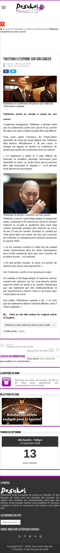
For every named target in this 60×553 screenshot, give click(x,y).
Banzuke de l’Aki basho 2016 (40, 350)
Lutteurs (29, 29)
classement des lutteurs (35, 505)
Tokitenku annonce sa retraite (19, 346)
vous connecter (47, 358)
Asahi (22, 331)
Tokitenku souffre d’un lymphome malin (29, 272)
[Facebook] (24, 536)
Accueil (6, 29)
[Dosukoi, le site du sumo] (30, 7)
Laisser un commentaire (17, 66)
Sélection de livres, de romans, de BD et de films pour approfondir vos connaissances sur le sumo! (36, 383)
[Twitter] (30, 536)
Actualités (18, 29)
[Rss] (19, 536)
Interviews (41, 29)
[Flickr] (35, 536)
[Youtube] (40, 536)
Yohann (9, 64)
